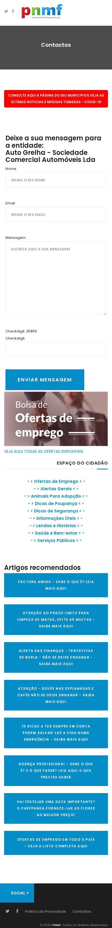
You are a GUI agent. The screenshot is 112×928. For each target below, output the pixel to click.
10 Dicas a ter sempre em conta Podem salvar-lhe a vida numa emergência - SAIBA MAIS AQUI (56, 733)
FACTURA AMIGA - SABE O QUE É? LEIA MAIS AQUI (56, 585)
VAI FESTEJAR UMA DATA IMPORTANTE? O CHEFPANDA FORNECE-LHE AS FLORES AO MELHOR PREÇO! (56, 808)
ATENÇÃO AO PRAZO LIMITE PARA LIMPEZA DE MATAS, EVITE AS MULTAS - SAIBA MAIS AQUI (56, 619)
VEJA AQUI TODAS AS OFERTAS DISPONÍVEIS (43, 451)
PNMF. (56, 925)
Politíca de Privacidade (45, 911)
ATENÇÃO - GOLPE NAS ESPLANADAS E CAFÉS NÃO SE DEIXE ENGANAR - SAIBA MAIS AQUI (56, 695)
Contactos (82, 911)
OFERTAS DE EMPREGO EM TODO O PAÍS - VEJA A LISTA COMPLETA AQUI (56, 842)
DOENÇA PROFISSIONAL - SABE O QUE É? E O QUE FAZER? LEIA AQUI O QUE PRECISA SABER (56, 770)
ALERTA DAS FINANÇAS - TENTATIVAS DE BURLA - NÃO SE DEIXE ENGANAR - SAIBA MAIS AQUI (56, 657)
